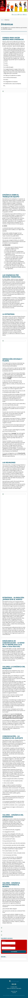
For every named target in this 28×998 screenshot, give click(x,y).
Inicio (2, 20)
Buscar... (3, 957)
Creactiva (14, 992)
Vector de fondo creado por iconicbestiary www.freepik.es (14, 995)
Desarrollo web (14, 991)
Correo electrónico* (6, 946)
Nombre (4, 941)
